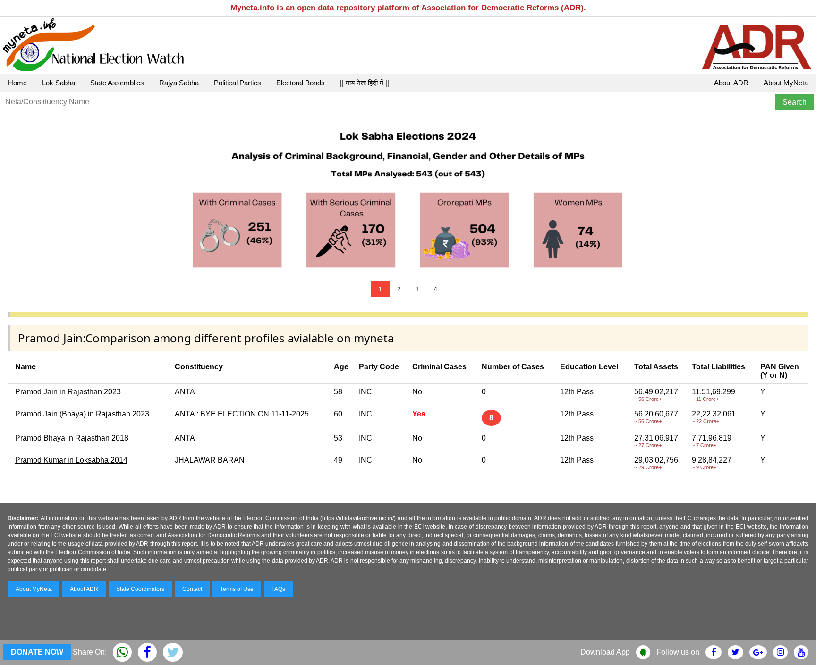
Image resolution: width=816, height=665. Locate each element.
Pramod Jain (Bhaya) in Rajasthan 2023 (82, 414)
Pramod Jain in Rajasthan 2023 (68, 392)
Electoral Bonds (300, 83)
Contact (192, 589)
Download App (605, 652)
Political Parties (237, 83)
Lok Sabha (58, 83)
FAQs (278, 589)
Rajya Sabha (179, 83)
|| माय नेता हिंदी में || (364, 83)
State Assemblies (117, 83)
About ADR (731, 83)
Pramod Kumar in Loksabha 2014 (71, 460)
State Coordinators (140, 589)
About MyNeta (786, 83)
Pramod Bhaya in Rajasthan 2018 (71, 438)
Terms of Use (237, 589)
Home (17, 83)
